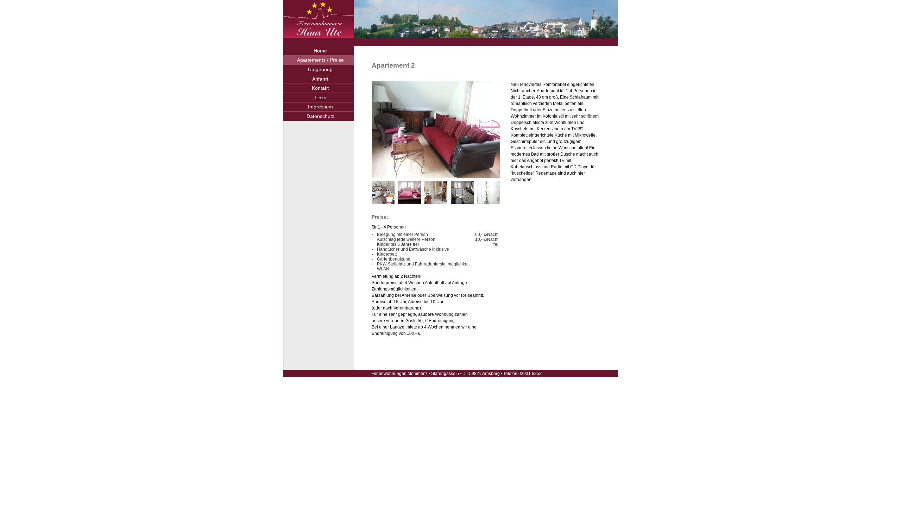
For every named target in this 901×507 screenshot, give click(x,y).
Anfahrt (320, 79)
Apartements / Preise (320, 60)
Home (320, 51)
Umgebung (320, 69)
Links (320, 97)
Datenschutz (320, 116)
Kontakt (320, 88)
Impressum (320, 106)
